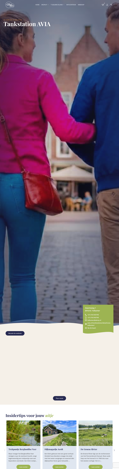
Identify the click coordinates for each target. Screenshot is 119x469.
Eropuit (44, 5)
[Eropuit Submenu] (48, 4)
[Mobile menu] (107, 5)
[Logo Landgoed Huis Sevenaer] (10, 4)
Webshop (81, 5)
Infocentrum (71, 5)
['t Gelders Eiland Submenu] (64, 4)
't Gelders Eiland (57, 5)
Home (37, 5)
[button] (114, 450)
